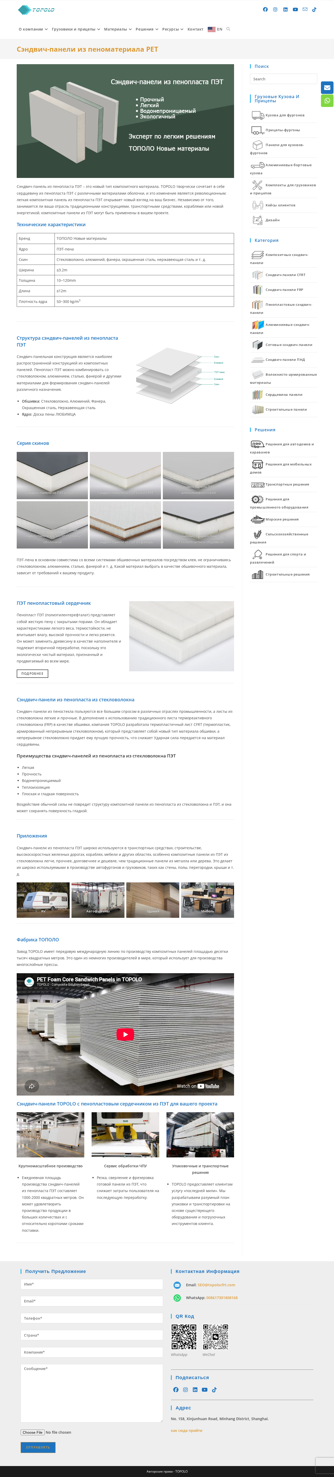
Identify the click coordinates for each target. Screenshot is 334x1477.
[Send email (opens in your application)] (305, 9)
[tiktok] (214, 1390)
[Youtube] (204, 1390)
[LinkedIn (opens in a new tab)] (286, 9)
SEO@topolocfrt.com (216, 1284)
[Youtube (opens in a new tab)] (295, 9)
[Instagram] (185, 1390)
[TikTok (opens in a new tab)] (314, 9)
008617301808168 (222, 1297)
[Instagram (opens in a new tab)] (275, 9)
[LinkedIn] (195, 1390)
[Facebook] (175, 1390)
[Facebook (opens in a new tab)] (265, 9)
